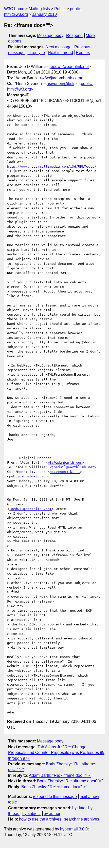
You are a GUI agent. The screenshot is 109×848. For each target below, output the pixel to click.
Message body (50, 35)
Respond (74, 35)
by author (52, 813)
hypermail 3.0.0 (74, 829)
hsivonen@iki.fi (60, 83)
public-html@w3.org (27, 476)
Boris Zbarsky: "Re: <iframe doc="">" (70, 781)
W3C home (14, 9)
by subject (31, 813)
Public (60, 9)
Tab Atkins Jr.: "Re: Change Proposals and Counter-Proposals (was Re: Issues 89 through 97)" (56, 753)
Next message (58, 47)
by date (78, 808)
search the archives (81, 819)
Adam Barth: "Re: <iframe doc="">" (60, 775)
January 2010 (44, 14)
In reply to (36, 52)
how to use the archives (40, 819)
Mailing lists (39, 9)
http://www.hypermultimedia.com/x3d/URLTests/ (51, 166)
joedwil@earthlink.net (69, 66)
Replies (83, 52)
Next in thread (60, 52)
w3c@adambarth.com (61, 78)
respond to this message (55, 796)
